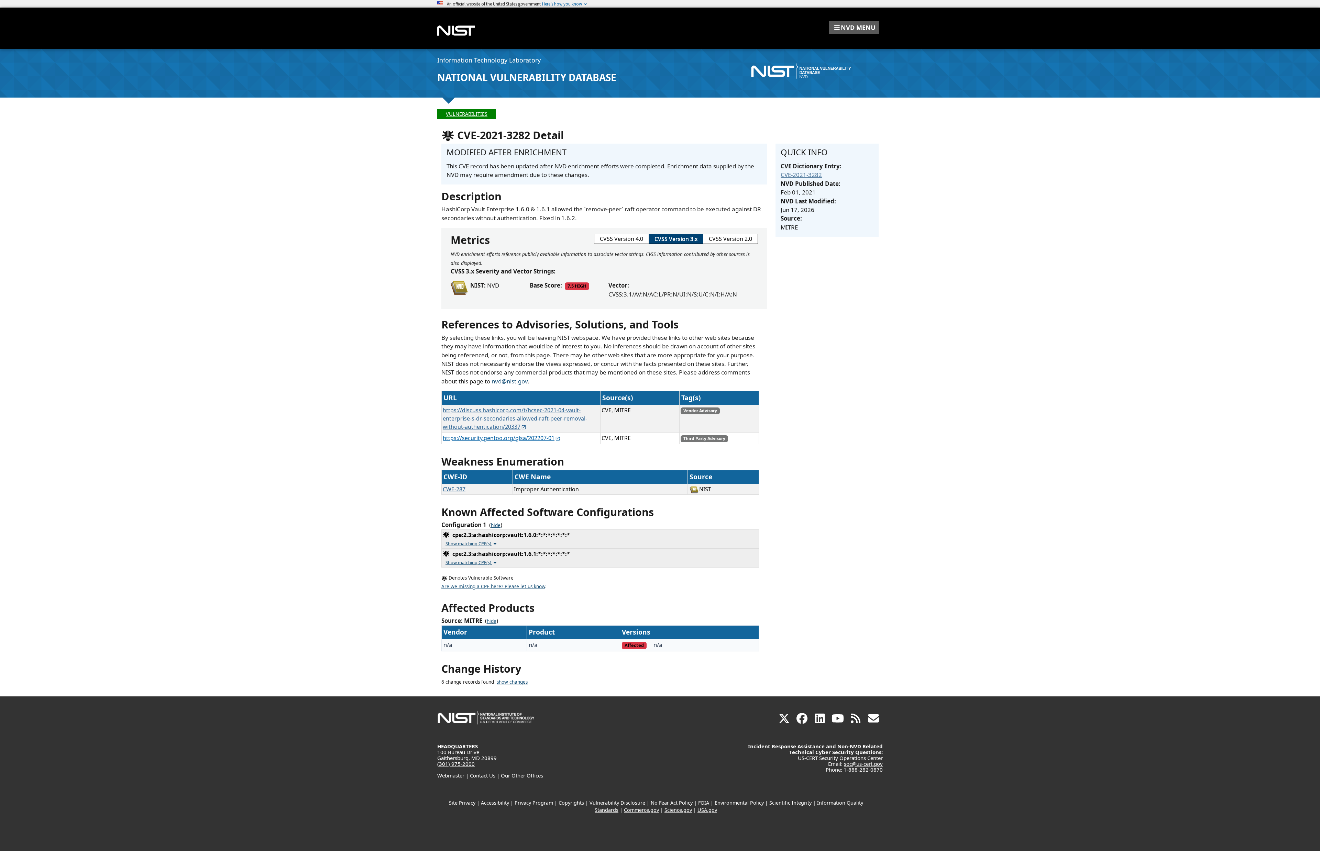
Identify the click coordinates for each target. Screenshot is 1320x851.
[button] (854, 27)
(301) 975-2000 (456, 763)
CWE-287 (454, 489)
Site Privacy (462, 802)
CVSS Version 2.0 (730, 239)
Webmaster (450, 775)
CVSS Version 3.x (675, 239)
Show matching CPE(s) (469, 543)
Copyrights (571, 802)
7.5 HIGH (577, 286)
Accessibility (495, 802)
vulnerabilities (466, 114)
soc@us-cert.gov (863, 763)
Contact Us (482, 775)
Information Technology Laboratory (489, 60)
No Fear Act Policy (672, 802)
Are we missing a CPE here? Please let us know (493, 586)
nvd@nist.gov (510, 381)
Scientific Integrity (790, 802)
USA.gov (707, 810)
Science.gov (678, 810)
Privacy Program (534, 802)
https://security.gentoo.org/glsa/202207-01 (498, 438)
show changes (512, 682)
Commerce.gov (641, 810)
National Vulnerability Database (526, 77)
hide (495, 525)
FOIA (703, 802)
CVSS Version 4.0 (621, 239)
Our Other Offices (522, 775)
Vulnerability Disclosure (617, 802)
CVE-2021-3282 (801, 175)
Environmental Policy (739, 802)
